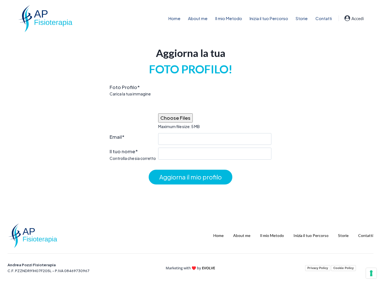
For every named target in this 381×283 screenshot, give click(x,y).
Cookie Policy (343, 268)
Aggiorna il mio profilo (190, 177)
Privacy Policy (317, 268)
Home (174, 18)
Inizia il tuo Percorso (269, 18)
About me (198, 18)
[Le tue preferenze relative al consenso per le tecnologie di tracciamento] (371, 273)
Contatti (323, 18)
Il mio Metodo (228, 18)
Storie (302, 18)
